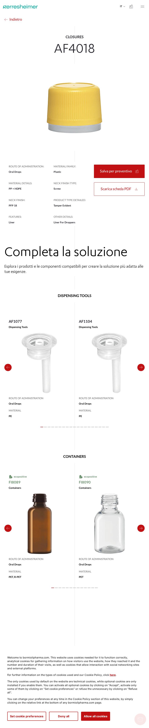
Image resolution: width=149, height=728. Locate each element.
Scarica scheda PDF (116, 189)
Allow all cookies (95, 716)
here (113, 674)
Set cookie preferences (26, 716)
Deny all (63, 716)
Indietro (15, 19)
